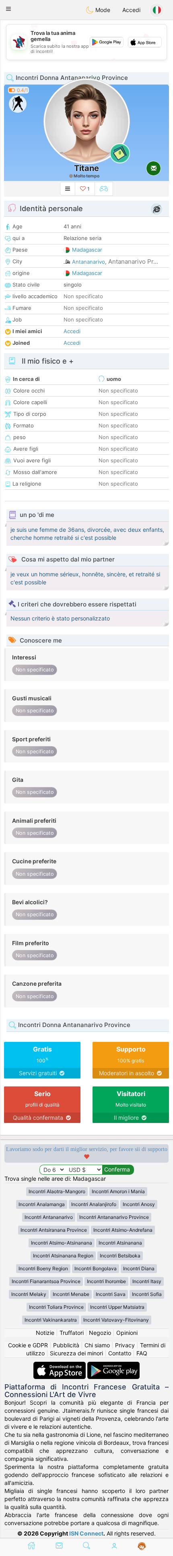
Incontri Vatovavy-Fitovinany (116, 1320)
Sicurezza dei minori (76, 1353)
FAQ (141, 1353)
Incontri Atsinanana (120, 1243)
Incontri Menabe (71, 1294)
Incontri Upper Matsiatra (117, 1307)
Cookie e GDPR (28, 1345)
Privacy (125, 1345)
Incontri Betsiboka (120, 1256)
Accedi (131, 9)
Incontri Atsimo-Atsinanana (61, 1243)
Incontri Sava (111, 1294)
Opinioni (127, 1332)
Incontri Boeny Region (43, 1268)
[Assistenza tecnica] (141, 1546)
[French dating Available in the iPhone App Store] (60, 1365)
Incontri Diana (138, 1268)
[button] (8, 9)
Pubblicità (66, 1345)
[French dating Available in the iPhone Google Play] (113, 1365)
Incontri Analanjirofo (93, 1204)
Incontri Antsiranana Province (54, 1230)
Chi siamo (97, 1345)
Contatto (119, 1353)
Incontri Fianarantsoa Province (46, 1281)
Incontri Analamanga (42, 1204)
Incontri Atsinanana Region (63, 1256)
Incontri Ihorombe (106, 1281)
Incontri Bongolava (95, 1268)
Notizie (45, 1332)
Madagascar (87, 249)
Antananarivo (88, 261)
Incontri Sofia (147, 1294)
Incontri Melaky (28, 1294)
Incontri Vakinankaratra (51, 1320)
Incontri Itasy (146, 1281)
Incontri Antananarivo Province (114, 1217)
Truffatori (72, 1332)
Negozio (100, 1332)
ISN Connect (86, 1533)
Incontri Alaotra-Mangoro (57, 1191)
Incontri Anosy (139, 1204)
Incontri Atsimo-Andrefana (122, 1230)
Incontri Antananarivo (49, 1217)
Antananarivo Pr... (133, 261)
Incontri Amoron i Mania (118, 1191)
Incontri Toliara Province (56, 1307)
